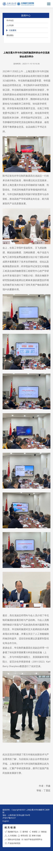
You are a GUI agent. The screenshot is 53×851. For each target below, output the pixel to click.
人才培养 (10, 25)
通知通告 (10, 35)
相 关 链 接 (10, 827)
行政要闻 (12, 30)
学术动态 (10, 20)
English (6, 821)
